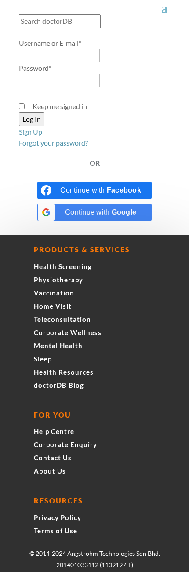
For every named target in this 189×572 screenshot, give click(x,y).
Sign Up (30, 132)
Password (35, 68)
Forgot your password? (53, 142)
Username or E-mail (50, 43)
